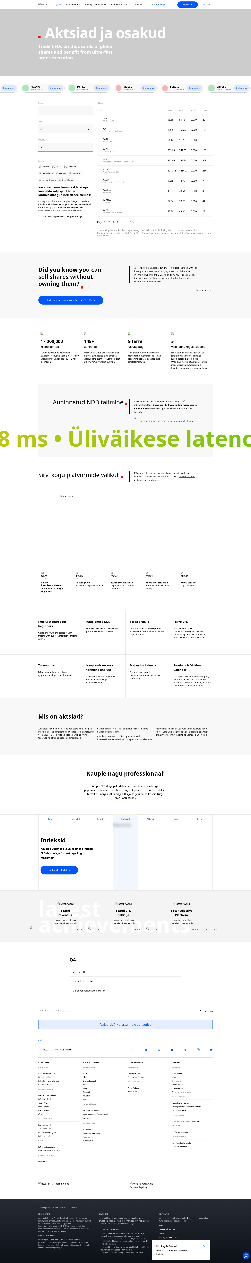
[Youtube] (172, 1049)
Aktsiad (114, 794)
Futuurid (149, 790)
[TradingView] (211, 1049)
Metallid (92, 794)
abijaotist (144, 1024)
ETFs (125, 794)
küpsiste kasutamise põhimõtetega (130, 1221)
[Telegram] (185, 1049)
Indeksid (161, 790)
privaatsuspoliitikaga (107, 1221)
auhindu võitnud (187, 476)
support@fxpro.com (167, 1229)
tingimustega (137, 1218)
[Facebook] (132, 1049)
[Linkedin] (145, 1049)
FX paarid (136, 790)
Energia (103, 794)
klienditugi (191, 1218)
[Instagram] (198, 1049)
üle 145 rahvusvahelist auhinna (99, 361)
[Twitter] (158, 1049)
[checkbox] (65, 216)
